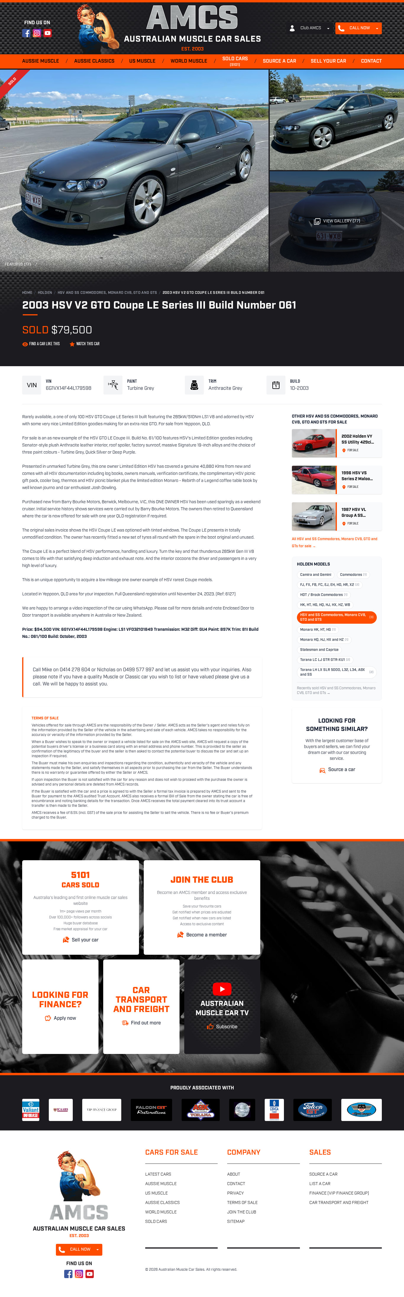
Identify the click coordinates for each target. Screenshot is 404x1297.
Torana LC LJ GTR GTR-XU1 (325, 660)
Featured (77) (18, 264)
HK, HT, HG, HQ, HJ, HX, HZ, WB (325, 605)
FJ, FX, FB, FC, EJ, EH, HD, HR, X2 (329, 585)
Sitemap (236, 1222)
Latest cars (158, 1174)
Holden (45, 293)
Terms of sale (242, 1203)
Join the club (241, 1212)
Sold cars (235, 62)
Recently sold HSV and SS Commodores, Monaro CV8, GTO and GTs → (336, 691)
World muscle (189, 61)
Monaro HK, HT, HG (318, 630)
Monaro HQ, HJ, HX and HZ (324, 640)
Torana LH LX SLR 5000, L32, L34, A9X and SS (337, 672)
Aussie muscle (40, 61)
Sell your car (328, 61)
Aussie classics (94, 61)
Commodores (353, 575)
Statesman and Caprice (319, 650)
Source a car (279, 61)
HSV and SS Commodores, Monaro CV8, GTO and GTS (107, 293)
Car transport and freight (339, 1203)
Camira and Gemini (315, 575)
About (233, 1174)
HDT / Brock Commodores (324, 595)
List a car (319, 1184)
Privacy (235, 1193)
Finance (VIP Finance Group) (339, 1193)
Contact (371, 61)
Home (27, 293)
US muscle (142, 61)
